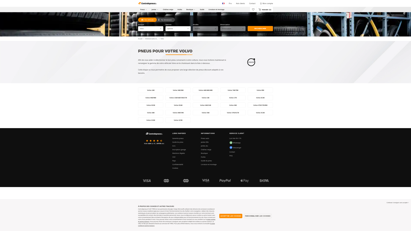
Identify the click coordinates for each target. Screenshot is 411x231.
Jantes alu (204, 146)
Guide (202, 9)
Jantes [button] (154, 9)
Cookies (175, 168)
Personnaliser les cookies (257, 216)
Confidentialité (177, 164)
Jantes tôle (204, 142)
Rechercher (260, 29)
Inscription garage (179, 149)
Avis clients (240, 3)
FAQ (231, 156)
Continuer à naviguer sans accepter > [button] (398, 203)
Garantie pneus (178, 138)
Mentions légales (178, 153)
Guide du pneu (177, 142)
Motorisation (225, 24)
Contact (252, 3)
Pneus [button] (142, 9)
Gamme (168, 24)
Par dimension (166, 20)
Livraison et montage (216, 9)
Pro (230, 3)
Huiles (179, 9)
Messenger (237, 148)
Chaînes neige (168, 9)
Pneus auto (205, 138)
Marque (141, 24)
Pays (174, 161)
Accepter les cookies (230, 216)
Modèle (195, 24)
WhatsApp (236, 143)
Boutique (190, 9)
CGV (173, 157)
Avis (173, 146)
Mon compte (268, 3)
